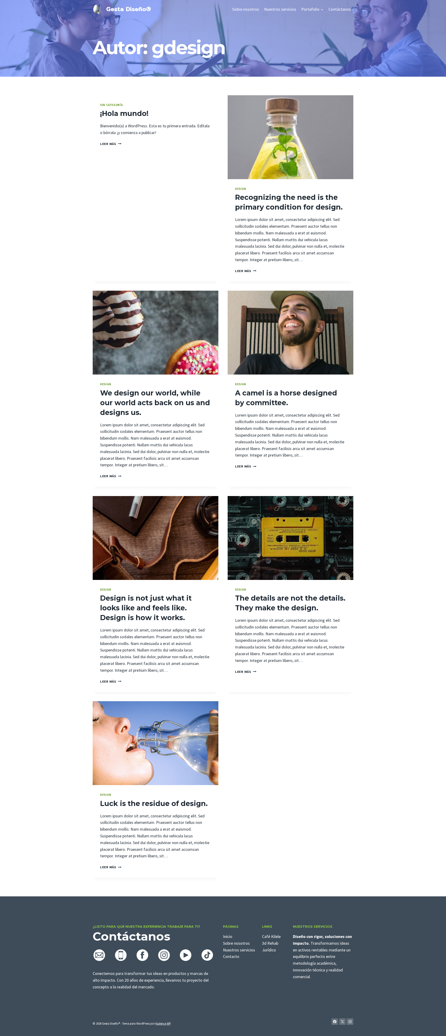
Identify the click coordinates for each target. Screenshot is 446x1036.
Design (240, 189)
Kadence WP (163, 1024)
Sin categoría (111, 105)
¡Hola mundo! (124, 113)
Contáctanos (339, 9)
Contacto (231, 956)
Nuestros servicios (280, 9)
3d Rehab (270, 943)
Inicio (227, 936)
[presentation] (290, 137)
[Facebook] (334, 1021)
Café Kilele (271, 936)
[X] (342, 1021)
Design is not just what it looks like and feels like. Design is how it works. (146, 608)
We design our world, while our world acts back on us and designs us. (155, 403)
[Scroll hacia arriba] (435, 1027)
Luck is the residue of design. (154, 803)
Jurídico (269, 950)
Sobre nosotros (245, 9)
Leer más (110, 144)
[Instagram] (350, 1021)
